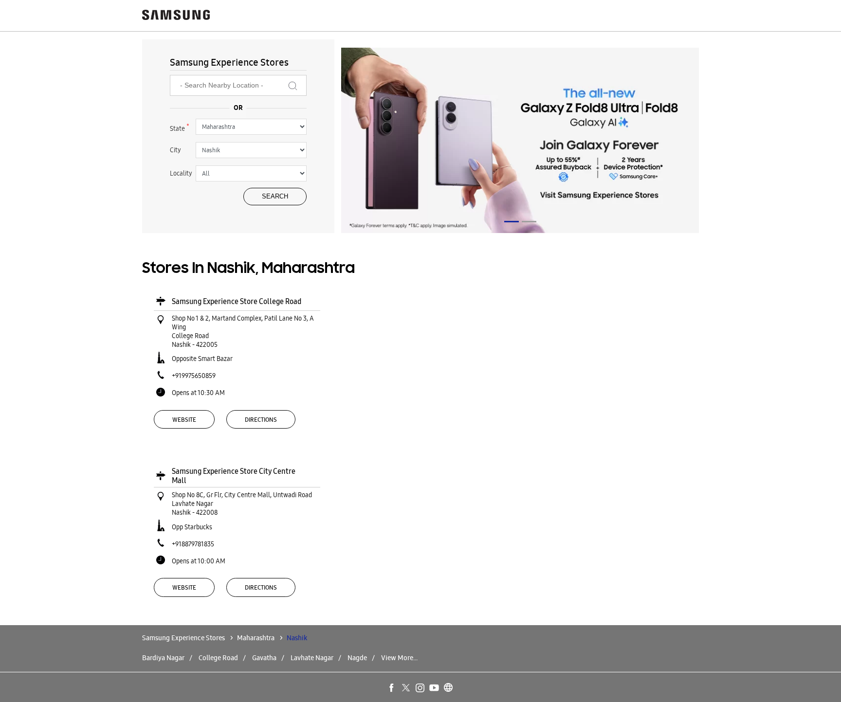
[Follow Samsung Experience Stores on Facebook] (392, 688)
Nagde (357, 657)
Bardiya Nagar (163, 657)
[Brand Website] (448, 688)
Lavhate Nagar (312, 657)
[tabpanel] (520, 142)
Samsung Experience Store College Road (236, 301)
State (179, 127)
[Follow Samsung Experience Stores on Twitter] (406, 688)
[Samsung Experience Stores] (176, 16)
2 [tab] (529, 221)
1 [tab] (511, 221)
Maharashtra (255, 637)
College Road (218, 657)
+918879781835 (193, 544)
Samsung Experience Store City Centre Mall (233, 476)
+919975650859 (194, 375)
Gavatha (264, 657)
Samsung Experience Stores (184, 637)
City (175, 149)
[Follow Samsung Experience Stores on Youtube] (434, 688)
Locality (181, 173)
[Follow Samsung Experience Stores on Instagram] (420, 688)
